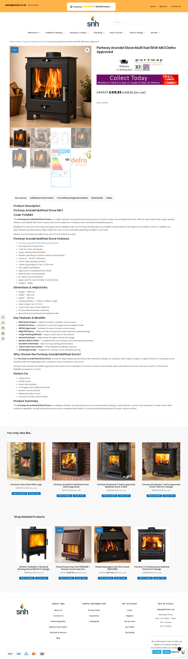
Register (129, 616)
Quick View (34, 493)
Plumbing (98, 32)
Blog (58, 638)
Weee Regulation (58, 621)
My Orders (129, 627)
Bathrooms (33, 32)
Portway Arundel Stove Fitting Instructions (38, 243)
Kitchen (154, 32)
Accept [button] (157, 652)
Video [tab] (109, 198)
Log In (129, 610)
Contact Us (176, 6)
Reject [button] (166, 652)
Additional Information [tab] (42, 198)
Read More (176, 651)
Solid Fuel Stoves (38, 41)
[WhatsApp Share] (3, 322)
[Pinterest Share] (3, 338)
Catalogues (94, 621)
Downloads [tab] (97, 198)
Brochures (33, 5)
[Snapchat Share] (3, 333)
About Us (163, 6)
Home (153, 6)
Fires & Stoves (116, 32)
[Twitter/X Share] (3, 327)
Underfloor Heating (54, 32)
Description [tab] (21, 198)
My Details (129, 632)
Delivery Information (58, 627)
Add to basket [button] (19, 493)
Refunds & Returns (58, 632)
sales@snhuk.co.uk (16, 5)
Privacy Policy (94, 610)
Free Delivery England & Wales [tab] (72, 198)
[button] (158, 22)
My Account (129, 621)
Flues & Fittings (136, 32)
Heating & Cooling (78, 32)
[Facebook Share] (3, 317)
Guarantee (94, 616)
